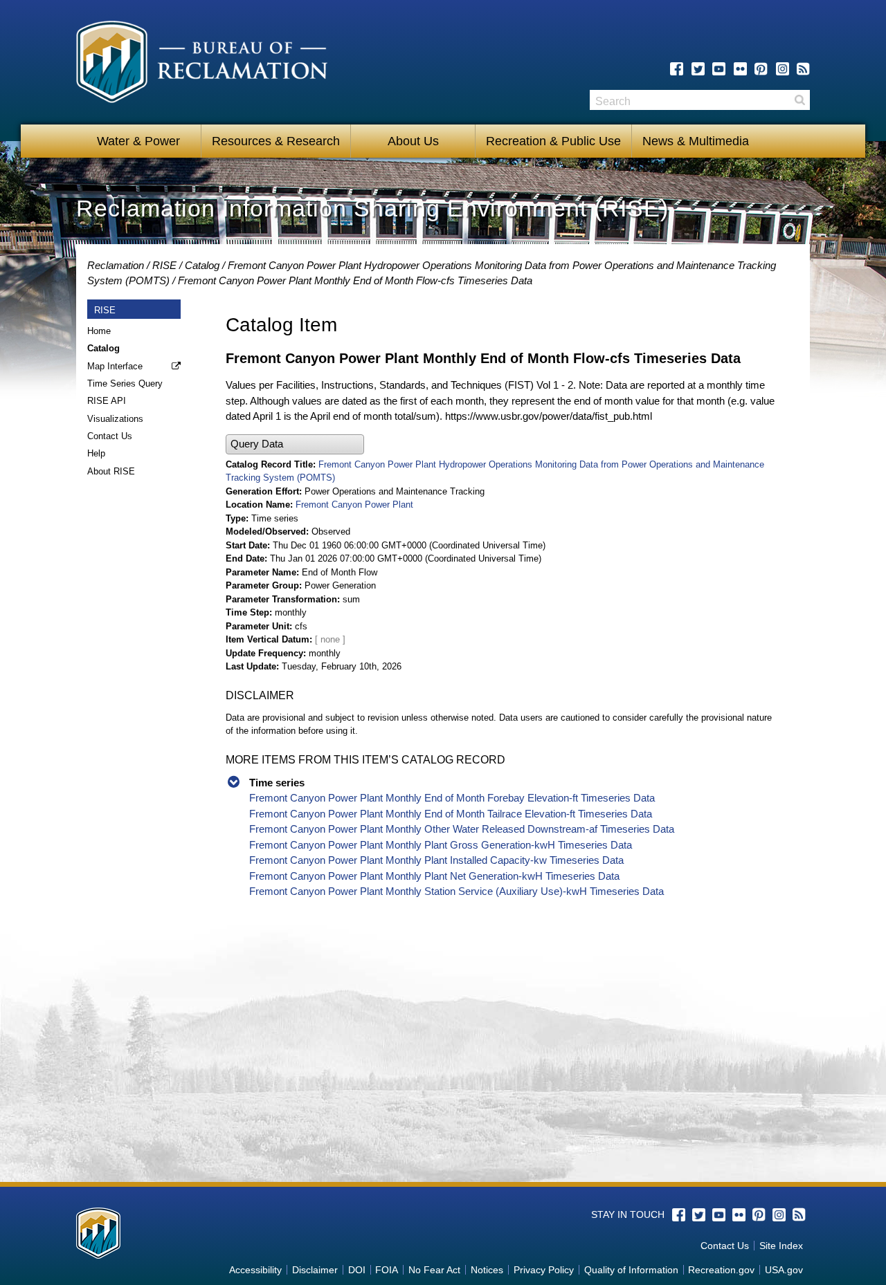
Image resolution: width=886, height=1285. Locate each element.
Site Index (781, 1245)
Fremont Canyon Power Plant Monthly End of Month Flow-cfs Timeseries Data (355, 280)
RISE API (106, 401)
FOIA (386, 1269)
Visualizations (115, 419)
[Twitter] (698, 68)
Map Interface (115, 366)
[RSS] (803, 68)
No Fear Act (434, 1269)
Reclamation (115, 265)
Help (96, 453)
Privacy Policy (544, 1269)
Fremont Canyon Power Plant (354, 504)
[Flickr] (740, 68)
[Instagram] (782, 68)
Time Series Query (125, 383)
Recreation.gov (721, 1269)
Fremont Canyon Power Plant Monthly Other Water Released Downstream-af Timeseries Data (461, 829)
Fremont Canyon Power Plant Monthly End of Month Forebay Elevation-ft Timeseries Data (452, 798)
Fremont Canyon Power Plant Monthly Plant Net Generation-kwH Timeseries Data (434, 876)
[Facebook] (676, 68)
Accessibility (255, 1269)
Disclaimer (315, 1269)
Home (99, 331)
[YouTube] (718, 68)
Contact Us (109, 436)
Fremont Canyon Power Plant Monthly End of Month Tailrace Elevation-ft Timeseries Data (450, 814)
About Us (413, 141)
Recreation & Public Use (553, 141)
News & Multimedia (695, 141)
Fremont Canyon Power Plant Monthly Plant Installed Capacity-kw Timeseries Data (436, 860)
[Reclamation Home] (201, 64)
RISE (164, 265)
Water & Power (138, 141)
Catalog (202, 265)
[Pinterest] (761, 68)
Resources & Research (276, 141)
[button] (295, 444)
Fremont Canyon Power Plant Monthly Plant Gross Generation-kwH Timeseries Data (440, 845)
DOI (356, 1269)
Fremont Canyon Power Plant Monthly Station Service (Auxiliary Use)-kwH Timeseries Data (456, 891)
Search (799, 100)
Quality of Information (631, 1269)
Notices (487, 1269)
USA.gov (784, 1269)
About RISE (111, 471)
